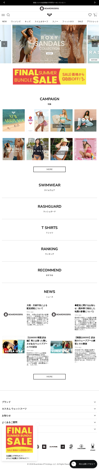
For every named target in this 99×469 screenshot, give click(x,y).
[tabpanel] (49, 44)
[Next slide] (95, 44)
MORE (50, 169)
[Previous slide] (4, 44)
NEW (4, 21)
